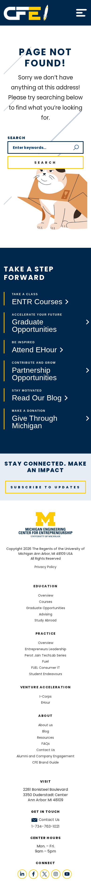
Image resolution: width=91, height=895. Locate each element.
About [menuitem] (45, 715)
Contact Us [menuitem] (45, 750)
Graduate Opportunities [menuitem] (45, 608)
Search (16, 138)
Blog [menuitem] (45, 731)
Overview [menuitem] (45, 595)
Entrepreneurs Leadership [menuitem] (45, 649)
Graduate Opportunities (34, 325)
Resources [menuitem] (45, 737)
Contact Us (49, 819)
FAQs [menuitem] (46, 743)
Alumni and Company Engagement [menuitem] (45, 756)
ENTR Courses (37, 301)
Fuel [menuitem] (45, 661)
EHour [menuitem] (45, 702)
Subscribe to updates (45, 487)
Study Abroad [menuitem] (45, 620)
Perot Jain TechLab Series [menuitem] (45, 655)
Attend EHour (34, 349)
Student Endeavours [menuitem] (45, 674)
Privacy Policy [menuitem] (45, 567)
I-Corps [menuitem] (45, 696)
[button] (81, 13)
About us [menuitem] (45, 725)
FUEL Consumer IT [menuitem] (45, 667)
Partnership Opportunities (34, 373)
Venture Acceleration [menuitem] (45, 687)
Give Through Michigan (34, 422)
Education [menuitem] (45, 586)
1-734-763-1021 (46, 826)
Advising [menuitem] (45, 614)
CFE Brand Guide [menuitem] (45, 762)
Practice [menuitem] (45, 633)
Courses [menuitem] (45, 601)
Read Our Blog (37, 398)
